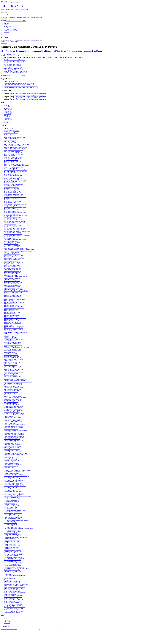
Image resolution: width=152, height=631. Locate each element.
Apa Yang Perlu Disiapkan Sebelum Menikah (15, 148)
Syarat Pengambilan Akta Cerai (11, 538)
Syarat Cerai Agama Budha (10, 533)
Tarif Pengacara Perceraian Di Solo (12, 560)
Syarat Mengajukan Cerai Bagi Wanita (13, 535)
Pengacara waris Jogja (9, 461)
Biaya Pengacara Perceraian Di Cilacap (13, 194)
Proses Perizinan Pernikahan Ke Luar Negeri (15, 510)
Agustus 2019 (7, 121)
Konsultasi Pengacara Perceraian (12, 386)
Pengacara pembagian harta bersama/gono (14, 433)
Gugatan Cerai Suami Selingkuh (12, 286)
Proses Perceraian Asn (9, 503)
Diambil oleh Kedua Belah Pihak (12, 266)
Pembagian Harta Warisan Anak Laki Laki (14, 420)
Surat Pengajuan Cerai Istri (10, 523)
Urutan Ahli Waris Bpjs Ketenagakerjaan (14, 590)
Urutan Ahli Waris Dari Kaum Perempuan (14, 592)
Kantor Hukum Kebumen (10, 363)
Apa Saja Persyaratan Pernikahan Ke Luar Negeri (16, 144)
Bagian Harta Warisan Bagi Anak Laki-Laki (15, 154)
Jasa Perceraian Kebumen (10, 353)
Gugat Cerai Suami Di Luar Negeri (12, 68)
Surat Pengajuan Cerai (9, 521)
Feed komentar (7, 621)
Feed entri (6, 620)
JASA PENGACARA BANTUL (12, 342)
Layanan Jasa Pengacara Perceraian (13, 399)
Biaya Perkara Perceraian (10, 208)
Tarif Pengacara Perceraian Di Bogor (13, 557)
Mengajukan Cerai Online (10, 403)
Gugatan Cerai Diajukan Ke (11, 275)
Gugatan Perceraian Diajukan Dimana (13, 292)
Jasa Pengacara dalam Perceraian (12, 343)
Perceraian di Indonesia (9, 469)
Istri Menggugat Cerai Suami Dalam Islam (14, 70)
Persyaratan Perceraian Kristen (11, 488)
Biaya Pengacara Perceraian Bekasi (12, 192)
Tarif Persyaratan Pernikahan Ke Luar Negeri (15, 562)
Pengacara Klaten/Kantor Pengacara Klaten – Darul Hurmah (19, 84)
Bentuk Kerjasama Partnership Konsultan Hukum (16, 165)
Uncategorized (7, 580)
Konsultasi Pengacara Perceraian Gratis (13, 387)
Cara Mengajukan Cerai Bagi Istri (12, 225)
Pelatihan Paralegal (8, 416)
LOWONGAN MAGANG (10, 29)
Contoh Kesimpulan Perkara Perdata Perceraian (16, 248)
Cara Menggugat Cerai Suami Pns (12, 64)
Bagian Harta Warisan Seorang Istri (12, 158)
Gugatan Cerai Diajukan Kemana (12, 278)
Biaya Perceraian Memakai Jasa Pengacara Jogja (16, 207)
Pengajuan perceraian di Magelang (12, 464)
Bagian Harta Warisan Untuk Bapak (13, 162)
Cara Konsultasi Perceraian (10, 218)
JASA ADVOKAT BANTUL (11, 333)
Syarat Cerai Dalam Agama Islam (12, 534)
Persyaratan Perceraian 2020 (11, 477)
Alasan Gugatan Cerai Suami (11, 138)
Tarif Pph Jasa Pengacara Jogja (11, 564)
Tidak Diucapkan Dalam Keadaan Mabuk (14, 575)
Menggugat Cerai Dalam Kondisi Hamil (14, 410)
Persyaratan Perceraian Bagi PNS (12, 481)
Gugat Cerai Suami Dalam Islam (12, 269)
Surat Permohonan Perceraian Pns (12, 531)
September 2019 (8, 119)
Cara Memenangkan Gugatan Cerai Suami (14, 222)
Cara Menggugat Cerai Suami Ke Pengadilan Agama (17, 62)
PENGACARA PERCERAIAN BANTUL (15, 440)
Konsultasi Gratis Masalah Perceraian (13, 383)
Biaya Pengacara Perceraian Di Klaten (13, 199)
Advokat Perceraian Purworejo (11, 131)
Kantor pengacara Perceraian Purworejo (14, 372)
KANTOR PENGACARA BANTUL (13, 369)
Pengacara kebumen (9, 432)
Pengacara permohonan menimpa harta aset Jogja (16, 454)
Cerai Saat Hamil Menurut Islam (12, 245)
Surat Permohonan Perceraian (11, 530)
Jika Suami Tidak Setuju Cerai (11, 356)
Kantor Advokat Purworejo (10, 360)
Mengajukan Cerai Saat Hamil (11, 404)
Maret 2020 (7, 116)
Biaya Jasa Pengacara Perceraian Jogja (13, 178)
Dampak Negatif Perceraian (11, 261)
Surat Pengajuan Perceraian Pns (12, 527)
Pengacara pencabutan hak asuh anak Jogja (14, 436)
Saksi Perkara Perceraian (10, 514)
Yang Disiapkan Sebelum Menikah (12, 605)
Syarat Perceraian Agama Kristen (12, 545)
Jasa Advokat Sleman (9, 336)
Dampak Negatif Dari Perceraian (12, 259)
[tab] (4, 19)
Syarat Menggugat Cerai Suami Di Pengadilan (15, 72)
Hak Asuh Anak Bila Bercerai (11, 305)
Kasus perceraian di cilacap (10, 377)
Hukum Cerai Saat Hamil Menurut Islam (14, 326)
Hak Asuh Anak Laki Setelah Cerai (12, 319)
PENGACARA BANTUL (10, 423)
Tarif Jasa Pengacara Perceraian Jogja (13, 552)
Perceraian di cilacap (9, 467)
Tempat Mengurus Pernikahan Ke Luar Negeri (15, 572)
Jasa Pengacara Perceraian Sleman (12, 350)
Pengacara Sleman (8, 457)
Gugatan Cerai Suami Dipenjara (12, 281)
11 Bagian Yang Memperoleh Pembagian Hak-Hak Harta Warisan (29, 93)
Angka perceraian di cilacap (11, 141)
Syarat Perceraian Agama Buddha (12, 540)
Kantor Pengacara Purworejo (11, 373)
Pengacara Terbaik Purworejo (11, 460)
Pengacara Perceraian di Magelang (12, 444)
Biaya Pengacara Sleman (10, 202)
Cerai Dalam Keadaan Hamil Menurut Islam (15, 239)
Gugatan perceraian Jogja (10, 293)
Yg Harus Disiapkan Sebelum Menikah (14, 611)
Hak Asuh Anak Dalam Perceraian (12, 311)
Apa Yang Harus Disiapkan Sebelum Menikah (15, 147)
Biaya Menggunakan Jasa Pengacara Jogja (14, 181)
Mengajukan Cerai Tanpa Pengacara (13, 407)
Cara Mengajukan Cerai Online (11, 227)
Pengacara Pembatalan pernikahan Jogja (14, 434)
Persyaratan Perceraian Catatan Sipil (13, 483)
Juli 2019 (6, 122)
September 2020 (8, 112)
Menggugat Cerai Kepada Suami (12, 412)
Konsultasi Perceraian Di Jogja (11, 390)
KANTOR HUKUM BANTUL (12, 362)
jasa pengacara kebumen (10, 346)
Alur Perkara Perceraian (10, 140)
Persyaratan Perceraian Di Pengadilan (13, 484)
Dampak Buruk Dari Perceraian (12, 254)
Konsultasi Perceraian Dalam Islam (12, 389)
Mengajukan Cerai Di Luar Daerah (12, 400)
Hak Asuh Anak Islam (9, 313)
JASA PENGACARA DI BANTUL (13, 345)
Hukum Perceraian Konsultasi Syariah (13, 328)
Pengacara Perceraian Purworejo (12, 449)
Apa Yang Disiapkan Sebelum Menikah (14, 145)
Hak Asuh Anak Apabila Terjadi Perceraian (14, 299)
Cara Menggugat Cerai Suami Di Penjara (14, 61)
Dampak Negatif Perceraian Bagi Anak (13, 262)
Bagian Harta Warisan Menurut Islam (13, 157)
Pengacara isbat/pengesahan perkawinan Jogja (15, 430)
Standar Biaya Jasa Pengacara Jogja (13, 517)
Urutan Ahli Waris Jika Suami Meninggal (14, 595)
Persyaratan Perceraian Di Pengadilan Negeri (15, 486)
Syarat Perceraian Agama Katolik (12, 544)
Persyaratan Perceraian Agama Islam (13, 478)
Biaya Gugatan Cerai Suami (11, 174)
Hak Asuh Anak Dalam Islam (11, 309)
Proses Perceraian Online (10, 508)
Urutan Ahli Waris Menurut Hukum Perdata (15, 599)
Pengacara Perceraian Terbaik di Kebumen (14, 451)
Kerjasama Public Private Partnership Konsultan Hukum (18, 382)
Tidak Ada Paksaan (8, 574)
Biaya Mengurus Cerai (9, 182)
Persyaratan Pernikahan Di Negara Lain (14, 493)
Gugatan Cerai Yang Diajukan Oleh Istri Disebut (16, 291)
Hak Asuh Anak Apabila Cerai (11, 298)
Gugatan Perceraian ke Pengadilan (12, 295)
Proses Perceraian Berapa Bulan (12, 506)
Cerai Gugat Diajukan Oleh (11, 244)
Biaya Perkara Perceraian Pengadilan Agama (15, 212)
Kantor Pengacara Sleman (10, 375)
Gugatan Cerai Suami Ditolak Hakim (13, 282)
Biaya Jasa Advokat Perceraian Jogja (13, 175)
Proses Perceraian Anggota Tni (11, 501)
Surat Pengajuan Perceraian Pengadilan (13, 525)
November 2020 (8, 109)
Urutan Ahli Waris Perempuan (11, 602)
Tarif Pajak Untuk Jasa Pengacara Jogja (14, 554)
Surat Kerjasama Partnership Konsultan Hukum (16, 520)
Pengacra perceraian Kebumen (11, 463)
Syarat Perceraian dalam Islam (11, 548)
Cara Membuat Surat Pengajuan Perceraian (14, 221)
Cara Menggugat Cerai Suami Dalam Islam (14, 60)
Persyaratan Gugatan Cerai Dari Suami (13, 474)
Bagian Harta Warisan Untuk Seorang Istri (14, 164)
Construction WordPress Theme (9, 629)
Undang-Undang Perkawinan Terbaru (13, 588)
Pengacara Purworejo (9, 456)
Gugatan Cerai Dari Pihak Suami (12, 272)
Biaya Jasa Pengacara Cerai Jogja (12, 177)
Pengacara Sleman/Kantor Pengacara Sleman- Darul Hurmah (19, 83)
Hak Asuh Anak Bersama (10, 303)
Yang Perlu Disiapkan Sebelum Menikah (14, 608)
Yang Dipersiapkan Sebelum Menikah (13, 604)
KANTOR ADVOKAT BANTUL (12, 357)
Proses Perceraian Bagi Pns (10, 504)
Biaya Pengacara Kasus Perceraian (12, 191)
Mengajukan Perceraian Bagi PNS (12, 409)
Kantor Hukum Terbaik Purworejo (12, 366)
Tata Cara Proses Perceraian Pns (12, 570)
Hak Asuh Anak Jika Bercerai (11, 315)
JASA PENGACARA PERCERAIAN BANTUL (16, 348)
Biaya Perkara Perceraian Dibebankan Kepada (15, 209)
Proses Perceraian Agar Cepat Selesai (13, 498)
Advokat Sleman (8, 135)
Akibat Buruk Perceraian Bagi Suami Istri (14, 137)
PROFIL (6, 25)
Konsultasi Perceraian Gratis (11, 392)
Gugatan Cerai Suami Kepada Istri (12, 285)
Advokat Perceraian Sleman (11, 133)
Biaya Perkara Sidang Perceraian (12, 214)
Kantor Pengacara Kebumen (11, 370)
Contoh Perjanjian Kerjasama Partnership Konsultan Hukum (19, 249)
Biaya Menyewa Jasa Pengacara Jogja (13, 184)
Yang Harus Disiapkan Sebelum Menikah (14, 607)
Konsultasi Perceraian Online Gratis (13, 394)
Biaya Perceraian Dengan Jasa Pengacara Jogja (15, 204)
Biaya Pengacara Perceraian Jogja (12, 201)
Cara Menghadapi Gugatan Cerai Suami (14, 236)
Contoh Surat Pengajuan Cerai (11, 252)
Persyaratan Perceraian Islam (11, 487)
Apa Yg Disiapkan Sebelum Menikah (13, 150)
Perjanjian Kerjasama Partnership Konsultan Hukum (17, 470)
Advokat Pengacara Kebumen (11, 130)
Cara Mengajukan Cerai (10, 224)
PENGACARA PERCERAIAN (12, 439)
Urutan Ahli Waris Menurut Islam (12, 601)
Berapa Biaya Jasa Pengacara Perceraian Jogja (15, 170)
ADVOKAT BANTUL (10, 128)
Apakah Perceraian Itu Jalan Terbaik (13, 152)
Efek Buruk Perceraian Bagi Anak (12, 268)
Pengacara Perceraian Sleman (11, 450)
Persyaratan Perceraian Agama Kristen (13, 480)
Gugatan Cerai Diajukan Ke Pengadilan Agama (16, 276)
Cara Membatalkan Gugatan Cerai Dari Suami (15, 219)
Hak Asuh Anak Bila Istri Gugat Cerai (13, 306)
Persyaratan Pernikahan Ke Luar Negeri (14, 494)
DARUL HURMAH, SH (12, 6)
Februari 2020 (7, 118)
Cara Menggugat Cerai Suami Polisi (13, 65)
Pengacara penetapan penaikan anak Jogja (14, 437)
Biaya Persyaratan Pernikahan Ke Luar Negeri (15, 215)
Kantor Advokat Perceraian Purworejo (13, 359)
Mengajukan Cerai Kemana (11, 402)
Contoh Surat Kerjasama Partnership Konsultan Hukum (18, 251)
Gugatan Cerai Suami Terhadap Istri (13, 288)
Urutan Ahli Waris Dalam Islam (12, 591)
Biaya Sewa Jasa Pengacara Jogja (12, 217)
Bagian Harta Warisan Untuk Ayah (12, 161)
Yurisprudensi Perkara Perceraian (12, 612)
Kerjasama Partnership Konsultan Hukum (14, 380)
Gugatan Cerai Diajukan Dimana (12, 273)
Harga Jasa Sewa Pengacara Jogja (12, 323)
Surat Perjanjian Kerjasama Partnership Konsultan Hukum (18, 528)
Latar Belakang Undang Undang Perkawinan (15, 397)
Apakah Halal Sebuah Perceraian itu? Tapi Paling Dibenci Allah (29, 95)
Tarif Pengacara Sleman (10, 561)
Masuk (5, 618)
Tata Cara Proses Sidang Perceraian (13, 571)
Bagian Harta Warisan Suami (11, 160)
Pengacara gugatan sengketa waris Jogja (14, 427)
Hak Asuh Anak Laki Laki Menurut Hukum (15, 318)
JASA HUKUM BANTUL (11, 338)
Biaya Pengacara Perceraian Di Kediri (13, 198)
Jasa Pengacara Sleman (9, 352)
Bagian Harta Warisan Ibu (10, 155)
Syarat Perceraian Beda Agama (11, 547)
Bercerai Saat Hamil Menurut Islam (12, 172)
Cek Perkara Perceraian (10, 238)
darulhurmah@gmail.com (29, 17)
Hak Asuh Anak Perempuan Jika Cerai (13, 320)
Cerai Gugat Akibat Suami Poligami (13, 242)
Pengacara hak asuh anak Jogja (11, 429)
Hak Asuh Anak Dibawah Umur (12, 312)
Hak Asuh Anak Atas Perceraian (12, 301)
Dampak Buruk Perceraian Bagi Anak (13, 255)
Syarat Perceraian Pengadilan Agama (13, 551)
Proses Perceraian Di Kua (10, 507)
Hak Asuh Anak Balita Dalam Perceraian (14, 302)
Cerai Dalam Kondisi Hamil (11, 241)
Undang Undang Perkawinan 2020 (12, 581)
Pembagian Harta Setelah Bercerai (12, 417)
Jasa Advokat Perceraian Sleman (12, 335)
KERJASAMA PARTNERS (10, 30)
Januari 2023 (7, 106)
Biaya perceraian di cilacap (10, 205)
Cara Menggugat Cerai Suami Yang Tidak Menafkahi (17, 67)
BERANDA (7, 23)
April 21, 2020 (8, 54)
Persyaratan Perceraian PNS (11, 490)
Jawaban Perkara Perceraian (11, 355)
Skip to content (4, 1)
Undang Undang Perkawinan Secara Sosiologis (16, 584)
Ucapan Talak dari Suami (10, 578)
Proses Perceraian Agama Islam (11, 497)
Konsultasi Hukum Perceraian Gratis (13, 385)
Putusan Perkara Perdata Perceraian (12, 511)
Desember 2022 (8, 108)
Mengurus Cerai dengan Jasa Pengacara (14, 413)
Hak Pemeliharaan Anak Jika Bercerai (13, 322)
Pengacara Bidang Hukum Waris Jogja (13, 426)
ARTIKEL (6, 27)
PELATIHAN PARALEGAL (11, 81)
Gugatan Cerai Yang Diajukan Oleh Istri (14, 289)
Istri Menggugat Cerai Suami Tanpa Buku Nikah (16, 71)
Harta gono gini (8, 325)
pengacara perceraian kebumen (11, 447)
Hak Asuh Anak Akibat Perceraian (12, 296)
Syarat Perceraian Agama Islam (11, 543)
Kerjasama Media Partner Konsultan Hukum (15, 379)
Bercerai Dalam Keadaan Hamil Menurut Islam (15, 171)
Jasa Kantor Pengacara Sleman (11, 340)
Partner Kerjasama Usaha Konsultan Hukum (15, 414)
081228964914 (8, 17)
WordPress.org (7, 623)
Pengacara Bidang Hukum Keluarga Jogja (14, 424)
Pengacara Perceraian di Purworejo (12, 446)
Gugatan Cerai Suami (9, 279)
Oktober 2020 (7, 111)
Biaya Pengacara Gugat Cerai (11, 188)
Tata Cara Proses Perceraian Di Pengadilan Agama (16, 568)
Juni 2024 (6, 105)
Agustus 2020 (7, 114)
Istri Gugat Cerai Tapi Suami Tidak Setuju (14, 329)
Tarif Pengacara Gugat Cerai (11, 555)
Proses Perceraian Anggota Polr (12, 500)
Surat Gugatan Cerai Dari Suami (12, 518)
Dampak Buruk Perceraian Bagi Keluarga (14, 256)
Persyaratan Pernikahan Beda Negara (13, 491)
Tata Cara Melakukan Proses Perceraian (14, 567)
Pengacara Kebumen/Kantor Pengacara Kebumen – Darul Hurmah (20, 86)
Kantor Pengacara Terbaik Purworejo (13, 376)
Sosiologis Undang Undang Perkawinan (14, 515)
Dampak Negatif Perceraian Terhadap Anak (15, 264)
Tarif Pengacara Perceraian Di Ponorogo (14, 558)
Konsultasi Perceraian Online (11, 393)
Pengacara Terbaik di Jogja (10, 459)
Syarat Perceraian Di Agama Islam (12, 550)
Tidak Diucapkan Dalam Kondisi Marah (14, 577)
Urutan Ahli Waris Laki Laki (11, 598)
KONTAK (6, 32)
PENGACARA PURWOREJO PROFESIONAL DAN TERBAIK (21, 87)
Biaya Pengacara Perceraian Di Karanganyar (15, 197)
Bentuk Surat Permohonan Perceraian (13, 167)
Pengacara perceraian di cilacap (11, 443)
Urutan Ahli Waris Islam (10, 594)
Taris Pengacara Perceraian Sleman (12, 565)
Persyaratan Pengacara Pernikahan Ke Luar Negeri (16, 476)
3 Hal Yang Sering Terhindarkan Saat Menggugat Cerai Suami (51, 51)
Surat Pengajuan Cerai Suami (11, 524)
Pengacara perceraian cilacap (11, 441)
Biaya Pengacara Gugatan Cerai (12, 190)
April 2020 (6, 115)
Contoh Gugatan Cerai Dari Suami (12, 246)
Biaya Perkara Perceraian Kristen (12, 211)
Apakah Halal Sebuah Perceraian (12, 151)
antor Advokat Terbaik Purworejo (12, 143)
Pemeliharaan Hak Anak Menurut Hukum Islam (16, 422)
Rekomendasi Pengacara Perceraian (13, 513)
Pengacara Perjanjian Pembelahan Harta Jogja (15, 453)
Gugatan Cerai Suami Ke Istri (11, 283)
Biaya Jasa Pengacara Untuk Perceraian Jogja (15, 180)
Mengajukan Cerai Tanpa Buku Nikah (13, 406)
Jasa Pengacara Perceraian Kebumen (13, 349)
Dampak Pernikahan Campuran (12, 265)
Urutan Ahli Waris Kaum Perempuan (13, 597)
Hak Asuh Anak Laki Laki (10, 316)
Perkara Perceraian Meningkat (11, 473)
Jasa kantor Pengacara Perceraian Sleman (14, 339)
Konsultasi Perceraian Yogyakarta (12, 396)
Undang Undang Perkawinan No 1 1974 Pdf (15, 582)
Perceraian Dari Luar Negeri (11, 466)
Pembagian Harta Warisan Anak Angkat (14, 419)
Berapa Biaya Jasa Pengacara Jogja (12, 168)
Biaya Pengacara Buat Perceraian (12, 185)
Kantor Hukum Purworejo (10, 365)
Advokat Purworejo (9, 134)
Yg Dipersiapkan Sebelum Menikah (13, 609)
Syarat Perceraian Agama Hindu (12, 541)
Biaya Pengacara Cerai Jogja (11, 187)
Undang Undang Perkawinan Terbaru (13, 585)
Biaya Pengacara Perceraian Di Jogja (13, 195)
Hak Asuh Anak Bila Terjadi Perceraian (14, 308)
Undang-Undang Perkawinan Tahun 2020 (14, 587)
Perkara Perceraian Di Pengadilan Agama (14, 471)
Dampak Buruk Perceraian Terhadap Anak (14, 258)
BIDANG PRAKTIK (9, 26)
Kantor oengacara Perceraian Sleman (13, 367)
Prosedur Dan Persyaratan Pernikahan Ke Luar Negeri (17, 496)
